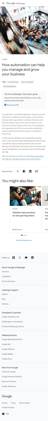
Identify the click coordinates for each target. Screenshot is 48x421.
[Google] (11, 3)
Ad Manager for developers (12, 322)
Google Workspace (9, 386)
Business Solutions (9, 381)
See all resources (24, 240)
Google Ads (6, 344)
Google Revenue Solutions (12, 377)
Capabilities (6, 276)
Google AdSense (8, 349)
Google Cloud (7, 359)
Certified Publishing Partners (13, 326)
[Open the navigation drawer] (3, 3)
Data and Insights (27, 82)
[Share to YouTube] (26, 257)
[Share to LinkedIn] (30, 171)
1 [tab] (22, 235)
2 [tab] (24, 235)
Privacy (4, 403)
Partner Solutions (8, 281)
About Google (24, 403)
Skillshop (5, 304)
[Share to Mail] (36, 171)
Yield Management (9, 86)
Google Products (8, 407)
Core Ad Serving (13, 82)
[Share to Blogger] (13, 257)
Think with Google (8, 372)
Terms (13, 403)
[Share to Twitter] (17, 171)
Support (5, 294)
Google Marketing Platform (12, 339)
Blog (3, 299)
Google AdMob (7, 354)
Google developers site (10, 317)
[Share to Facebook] (24, 171)
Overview (5, 272)
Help (7, 414)
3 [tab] (26, 235)
